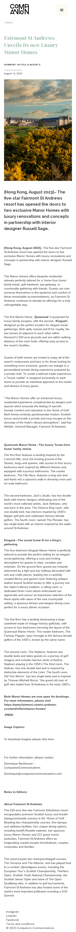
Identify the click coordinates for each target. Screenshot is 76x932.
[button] (62, 10)
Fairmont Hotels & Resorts (22, 65)
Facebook (12, 920)
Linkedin (11, 916)
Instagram (12, 912)
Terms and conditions (20, 924)
